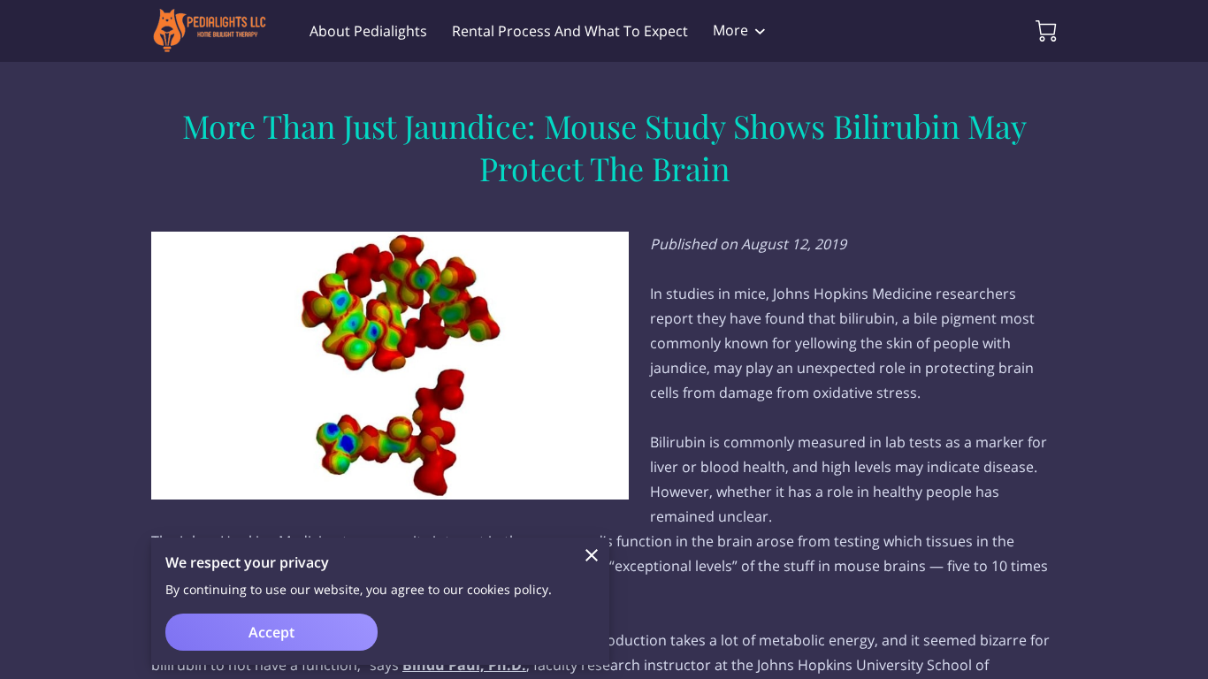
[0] (1046, 31)
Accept (271, 632)
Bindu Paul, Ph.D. (464, 665)
